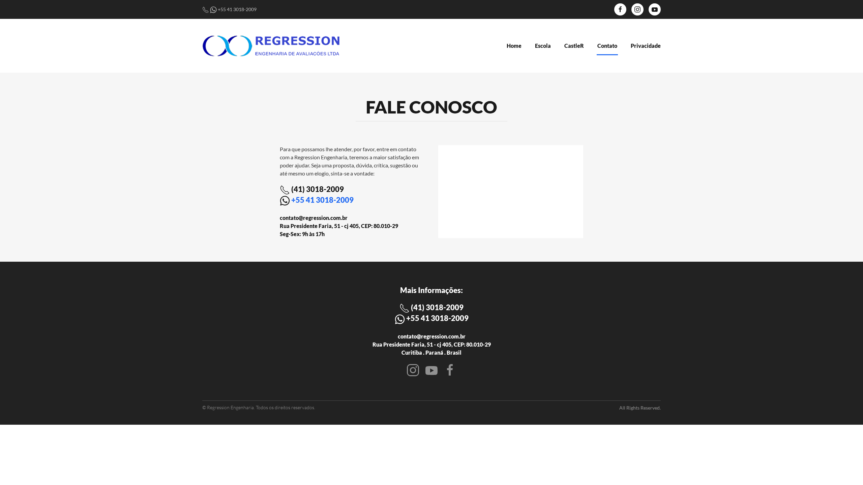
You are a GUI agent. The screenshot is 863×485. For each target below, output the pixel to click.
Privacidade (646, 45)
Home (514, 45)
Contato (607, 45)
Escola (543, 45)
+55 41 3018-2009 (322, 199)
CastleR (574, 45)
